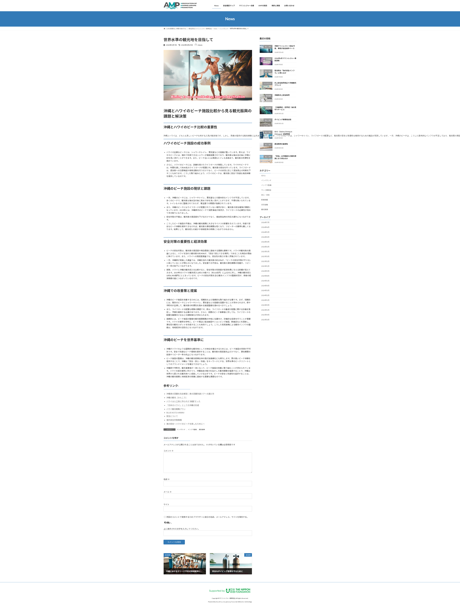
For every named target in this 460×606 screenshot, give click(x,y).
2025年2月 (265, 261)
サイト (166, 504)
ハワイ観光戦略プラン (176, 409)
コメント (168, 451)
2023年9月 (265, 305)
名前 (167, 479)
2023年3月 (265, 320)
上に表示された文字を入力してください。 (182, 529)
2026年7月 (265, 222)
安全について (172, 416)
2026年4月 (265, 237)
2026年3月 (265, 242)
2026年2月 (265, 247)
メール (168, 492)
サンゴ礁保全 (266, 190)
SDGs (263, 176)
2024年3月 (265, 290)
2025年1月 (265, 266)
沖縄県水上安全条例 (282, 95)
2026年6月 (265, 227)
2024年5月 (265, 281)
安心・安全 (265, 195)
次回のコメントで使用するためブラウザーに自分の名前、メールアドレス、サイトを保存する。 (207, 517)
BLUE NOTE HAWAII (175, 412)
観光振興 (202, 429)
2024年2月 (265, 295)
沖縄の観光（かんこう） (176, 397)
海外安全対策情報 (174, 420)
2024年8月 (265, 276)
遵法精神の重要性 (281, 144)
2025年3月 (265, 256)
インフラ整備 (192, 429)
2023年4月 (265, 315)
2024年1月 (265, 300)
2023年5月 (265, 310)
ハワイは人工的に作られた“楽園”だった (183, 401)
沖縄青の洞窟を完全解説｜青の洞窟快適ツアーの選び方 (190, 394)
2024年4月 (265, 285)
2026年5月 (265, 232)
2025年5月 (265, 251)
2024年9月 (265, 271)
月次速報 (264, 205)
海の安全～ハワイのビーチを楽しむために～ (185, 424)
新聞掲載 (264, 200)
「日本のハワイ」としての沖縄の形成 (182, 405)
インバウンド (181, 429)
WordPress (219, 602)
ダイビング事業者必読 (282, 119)
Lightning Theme (230, 602)
